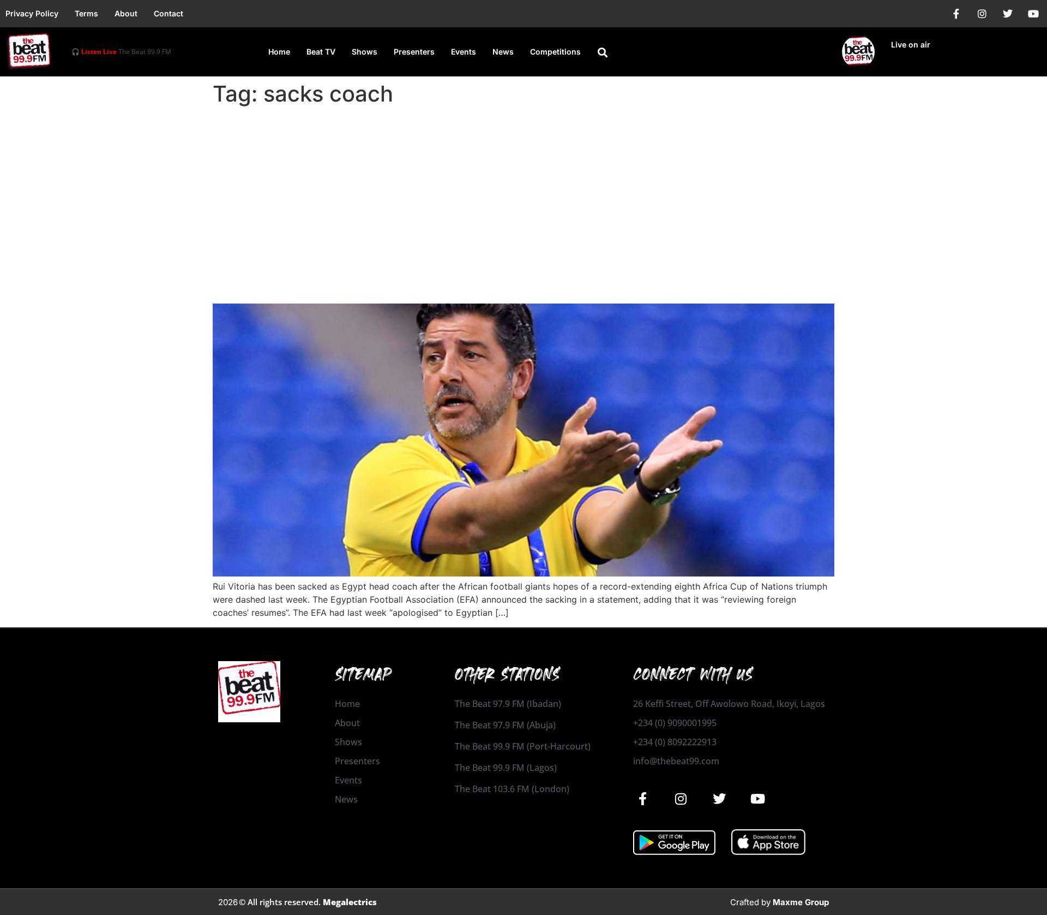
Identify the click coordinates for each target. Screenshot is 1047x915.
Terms (86, 13)
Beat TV (320, 51)
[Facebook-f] (956, 14)
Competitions (555, 51)
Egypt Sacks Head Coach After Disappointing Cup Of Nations (466, 284)
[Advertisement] (523, 192)
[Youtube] (1033, 14)
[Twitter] (1008, 14)
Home (279, 51)
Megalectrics (350, 901)
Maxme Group (801, 902)
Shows (364, 51)
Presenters (414, 51)
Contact (168, 13)
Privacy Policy (31, 13)
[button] (602, 52)
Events (463, 51)
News (503, 51)
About (126, 13)
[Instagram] (982, 14)
